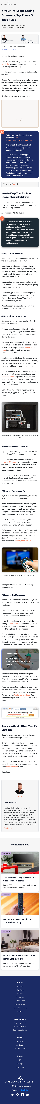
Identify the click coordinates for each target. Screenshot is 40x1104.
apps (3, 350)
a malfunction (14, 624)
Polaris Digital (24, 1090)
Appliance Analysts (8, 25)
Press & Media (20, 1001)
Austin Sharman (25, 140)
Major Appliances (20, 1023)
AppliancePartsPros (22, 695)
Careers (20, 994)
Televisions (20, 28)
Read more (8, 828)
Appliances (21, 25)
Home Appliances (8, 28)
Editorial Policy (20, 1004)
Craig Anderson (10, 802)
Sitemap (20, 1011)
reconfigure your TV (23, 541)
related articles (12, 767)
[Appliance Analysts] (8, 3)
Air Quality (20, 1045)
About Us (20, 986)
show (15, 184)
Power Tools (20, 1067)
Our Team (20, 990)
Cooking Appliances (20, 1030)
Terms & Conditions (20, 1008)
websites (29, 347)
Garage (20, 1064)
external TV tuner (8, 462)
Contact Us (20, 997)
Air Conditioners (20, 1049)
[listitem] (20, 165)
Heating (20, 1041)
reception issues (7, 377)
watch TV (5, 64)
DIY (20, 1060)
